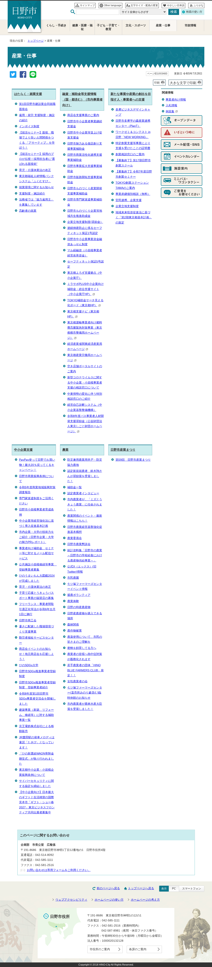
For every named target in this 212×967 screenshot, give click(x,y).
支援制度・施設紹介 (32, 193)
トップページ (36, 40)
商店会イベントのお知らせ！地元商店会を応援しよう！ (36, 654)
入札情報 (171, 105)
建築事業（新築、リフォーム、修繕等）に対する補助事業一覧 (36, 715)
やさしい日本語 (175, 5)
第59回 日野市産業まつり (133, 459)
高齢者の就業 (27, 210)
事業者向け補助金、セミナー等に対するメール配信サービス (36, 553)
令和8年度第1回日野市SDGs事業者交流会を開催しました (37, 698)
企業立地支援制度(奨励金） (85, 222)
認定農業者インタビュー (83, 493)
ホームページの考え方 (145, 899)
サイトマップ (87, 5)
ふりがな (199, 5)
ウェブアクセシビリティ (71, 899)
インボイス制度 (29, 126)
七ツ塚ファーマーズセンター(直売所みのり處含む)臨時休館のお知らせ (84, 692)
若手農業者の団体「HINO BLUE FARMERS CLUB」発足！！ (85, 670)
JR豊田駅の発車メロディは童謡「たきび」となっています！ (36, 742)
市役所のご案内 (100, 949)
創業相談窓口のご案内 (130, 154)
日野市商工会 (27, 620)
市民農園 (73, 577)
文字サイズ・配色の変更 (144, 5)
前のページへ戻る (108, 888)
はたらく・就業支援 (28, 94)
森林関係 (73, 624)
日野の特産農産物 (78, 607)
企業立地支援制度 (127, 206)
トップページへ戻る (141, 888)
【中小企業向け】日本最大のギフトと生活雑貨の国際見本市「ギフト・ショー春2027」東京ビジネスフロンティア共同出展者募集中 (37, 802)
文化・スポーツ (136, 25)
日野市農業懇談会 (78, 544)
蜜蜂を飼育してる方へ (81, 648)
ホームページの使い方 (109, 899)
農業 (65, 449)
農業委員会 (74, 538)
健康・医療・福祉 (82, 27)
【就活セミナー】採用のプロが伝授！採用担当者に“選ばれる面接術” (37, 159)
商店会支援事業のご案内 (83, 115)
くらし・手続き (56, 25)
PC (174, 888)
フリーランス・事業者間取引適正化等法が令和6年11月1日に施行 (37, 609)
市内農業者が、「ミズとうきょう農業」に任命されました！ (84, 504)
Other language (113, 5)
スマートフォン (191, 888)
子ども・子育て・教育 (108, 27)
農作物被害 (74, 630)
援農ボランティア (78, 594)
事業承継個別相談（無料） (133, 194)
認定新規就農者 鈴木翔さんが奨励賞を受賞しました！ (84, 476)
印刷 (157, 82)
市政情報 (190, 25)
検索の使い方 (194, 11)
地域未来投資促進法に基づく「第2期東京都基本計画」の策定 (134, 217)
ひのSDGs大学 (28, 665)
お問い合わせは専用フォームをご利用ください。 (59, 870)
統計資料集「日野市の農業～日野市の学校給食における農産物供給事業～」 (84, 555)
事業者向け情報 (176, 99)
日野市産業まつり (123, 449)
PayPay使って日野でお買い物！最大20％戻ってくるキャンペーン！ (37, 464)
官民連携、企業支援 (129, 200)
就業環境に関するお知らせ (36, 187)
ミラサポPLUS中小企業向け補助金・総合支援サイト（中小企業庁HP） (85, 289)
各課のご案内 (137, 949)
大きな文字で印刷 (183, 83)
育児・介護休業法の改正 (35, 170)
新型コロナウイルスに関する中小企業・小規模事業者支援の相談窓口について (84, 382)
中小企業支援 (23, 449)
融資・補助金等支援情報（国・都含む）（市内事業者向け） (82, 99)
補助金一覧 (74, 487)
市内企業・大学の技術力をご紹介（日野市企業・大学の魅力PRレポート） (36, 537)
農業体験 (73, 601)
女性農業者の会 (77, 681)
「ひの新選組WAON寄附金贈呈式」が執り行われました (36, 758)
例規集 (170, 111)
